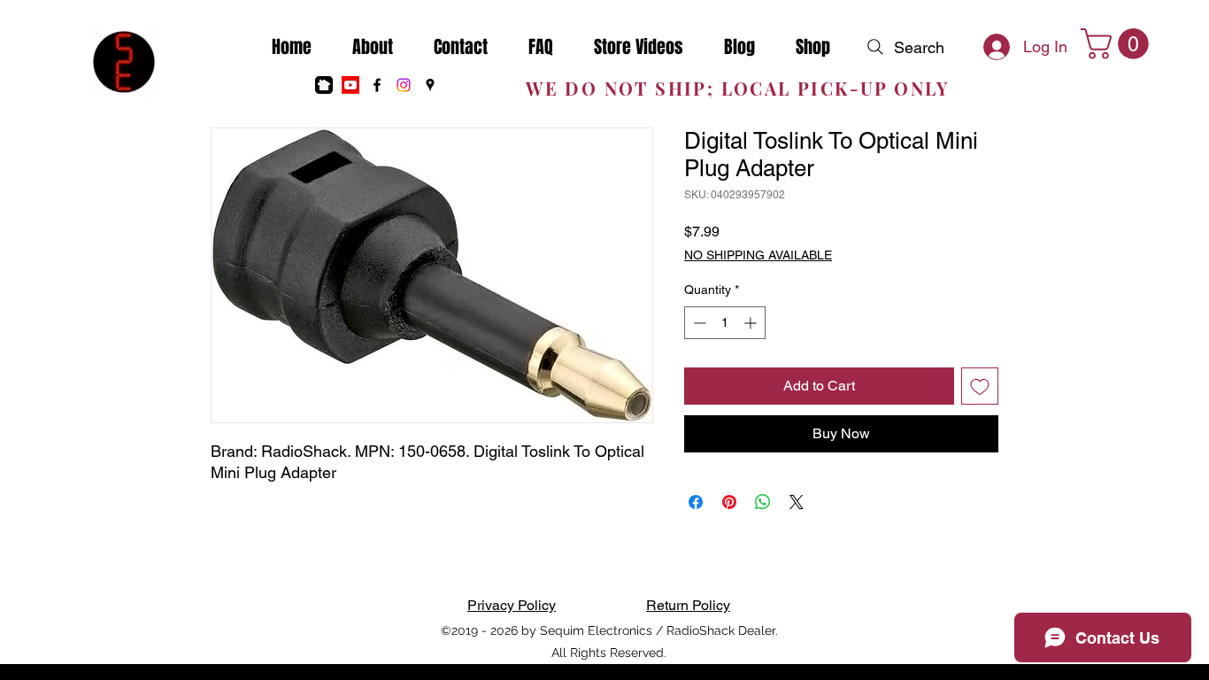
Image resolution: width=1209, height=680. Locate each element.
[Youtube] (350, 85)
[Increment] (752, 322)
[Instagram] (403, 85)
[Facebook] (377, 85)
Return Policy (688, 605)
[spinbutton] (725, 322)
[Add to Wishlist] (979, 386)
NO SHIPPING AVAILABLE (758, 255)
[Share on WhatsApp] (763, 502)
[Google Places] (430, 85)
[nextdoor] (324, 85)
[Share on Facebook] (695, 502)
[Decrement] (698, 322)
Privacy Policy (511, 605)
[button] (1118, 43)
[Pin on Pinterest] (729, 502)
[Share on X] (796, 502)
